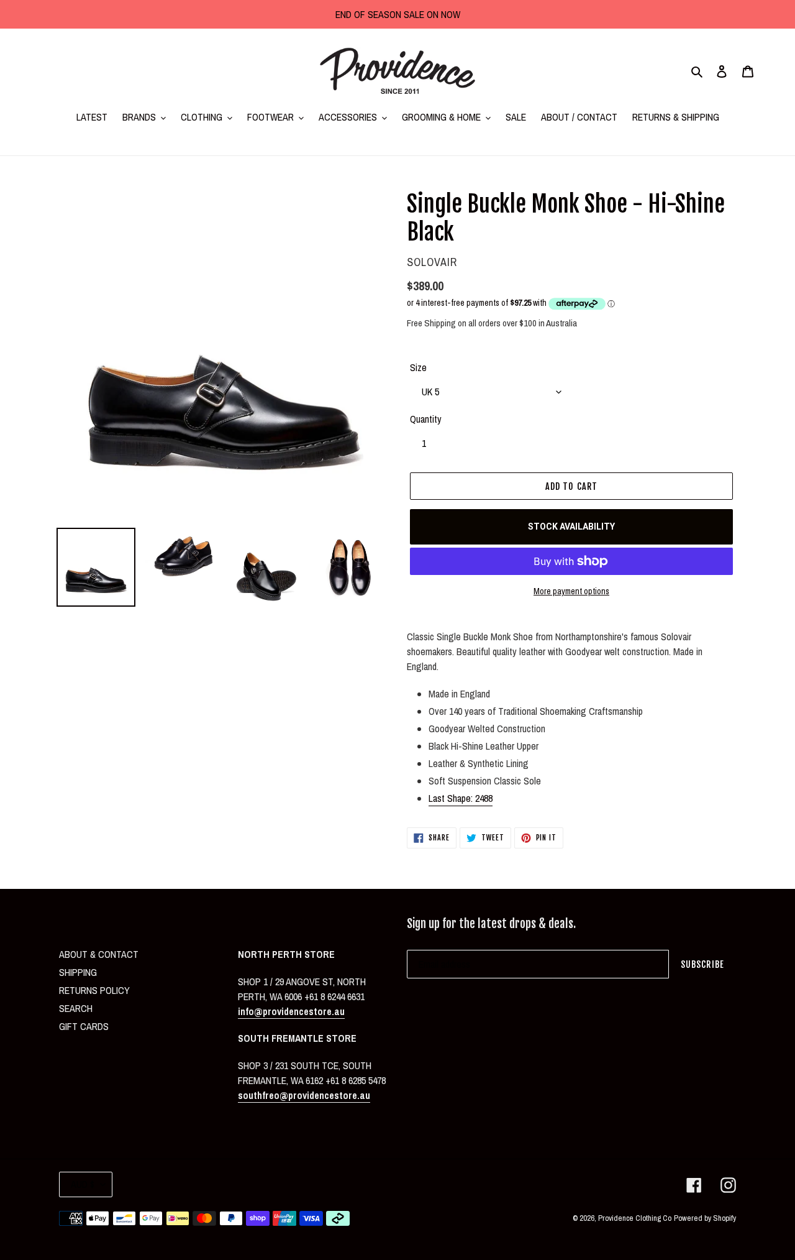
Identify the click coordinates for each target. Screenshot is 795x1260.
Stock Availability (571, 526)
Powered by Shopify (705, 1218)
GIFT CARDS (84, 1026)
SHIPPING (78, 972)
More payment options (571, 591)
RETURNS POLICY (94, 990)
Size (418, 367)
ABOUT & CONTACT (99, 954)
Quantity (426, 419)
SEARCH (76, 1008)
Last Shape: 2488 (461, 798)
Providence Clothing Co (634, 1218)
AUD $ (82, 1184)
